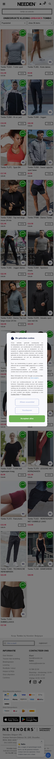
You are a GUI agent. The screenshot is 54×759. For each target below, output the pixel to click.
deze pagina (34, 378)
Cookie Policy (15, 394)
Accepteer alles (27, 419)
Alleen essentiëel (27, 402)
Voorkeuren (27, 410)
